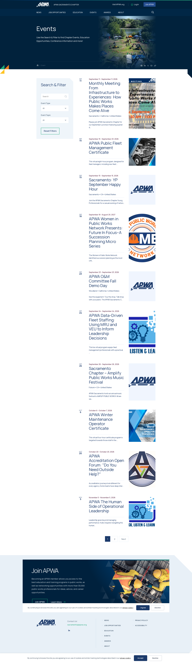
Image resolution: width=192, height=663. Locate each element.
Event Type (45, 103)
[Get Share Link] (155, 65)
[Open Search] (153, 12)
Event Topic (46, 115)
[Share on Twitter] (148, 65)
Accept (140, 658)
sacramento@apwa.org (77, 624)
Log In (136, 4)
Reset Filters (50, 131)
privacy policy (125, 658)
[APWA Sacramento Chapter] (42, 4)
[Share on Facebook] (141, 65)
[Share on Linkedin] (145, 65)
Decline (155, 658)
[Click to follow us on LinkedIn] (69, 630)
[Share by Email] (151, 65)
